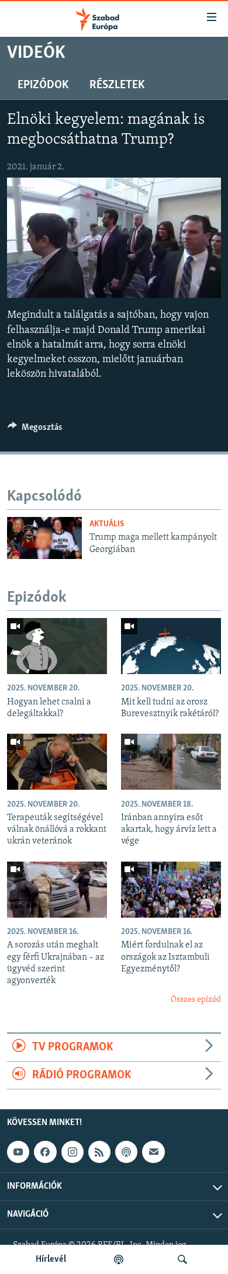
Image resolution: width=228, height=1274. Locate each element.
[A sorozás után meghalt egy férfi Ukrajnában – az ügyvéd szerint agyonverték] (57, 890)
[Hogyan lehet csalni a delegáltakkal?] (57, 646)
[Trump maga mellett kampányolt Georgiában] (44, 538)
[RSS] (99, 1152)
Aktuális (106, 524)
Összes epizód (196, 999)
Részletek (116, 85)
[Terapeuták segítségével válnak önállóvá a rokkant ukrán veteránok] (57, 762)
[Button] (35, 430)
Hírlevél (51, 1259)
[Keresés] (182, 1259)
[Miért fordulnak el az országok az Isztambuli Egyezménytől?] (171, 890)
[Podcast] (126, 1152)
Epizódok (43, 85)
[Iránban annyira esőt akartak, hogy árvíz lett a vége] (171, 762)
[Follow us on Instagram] (72, 1152)
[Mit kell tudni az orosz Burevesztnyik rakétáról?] (171, 646)
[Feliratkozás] (153, 1152)
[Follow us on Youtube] (18, 1152)
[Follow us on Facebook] (45, 1152)
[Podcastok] (118, 1259)
